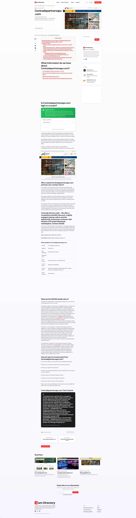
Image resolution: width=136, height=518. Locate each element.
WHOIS (60, 316)
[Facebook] (86, 59)
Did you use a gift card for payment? (50, 367)
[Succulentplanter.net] (45, 464)
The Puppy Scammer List (88, 507)
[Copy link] (35, 50)
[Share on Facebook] (35, 46)
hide (60, 38)
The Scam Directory (87, 509)
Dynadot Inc (59, 318)
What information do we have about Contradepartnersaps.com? (56, 40)
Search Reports (86, 36)
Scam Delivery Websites (88, 511)
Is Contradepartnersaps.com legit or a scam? (52, 41)
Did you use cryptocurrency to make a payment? (53, 381)
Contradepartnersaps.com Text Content (52, 58)
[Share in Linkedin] (35, 48)
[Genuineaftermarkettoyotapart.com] (67, 439)
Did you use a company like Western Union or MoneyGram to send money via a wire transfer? (58, 371)
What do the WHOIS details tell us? (51, 56)
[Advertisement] (58, 91)
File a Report (97, 2)
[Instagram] (40, 511)
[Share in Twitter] (35, 43)
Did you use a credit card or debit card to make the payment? (56, 364)
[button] (86, 2)
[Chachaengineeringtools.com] (49, 439)
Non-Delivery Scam (41, 5)
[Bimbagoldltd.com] (90, 464)
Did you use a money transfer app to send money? (53, 378)
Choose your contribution (46, 119)
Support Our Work (46, 43)
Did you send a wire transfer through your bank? (52, 375)
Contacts (99, 511)
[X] (84, 59)
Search (96, 39)
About (98, 507)
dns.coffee (57, 344)
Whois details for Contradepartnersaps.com (55, 53)
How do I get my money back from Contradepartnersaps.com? (57, 57)
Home (36, 5)
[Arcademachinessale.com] (68, 464)
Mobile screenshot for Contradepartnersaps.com (56, 54)
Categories (99, 509)
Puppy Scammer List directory (92, 71)
